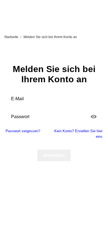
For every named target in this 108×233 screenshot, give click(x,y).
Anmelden (54, 155)
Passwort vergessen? (23, 131)
